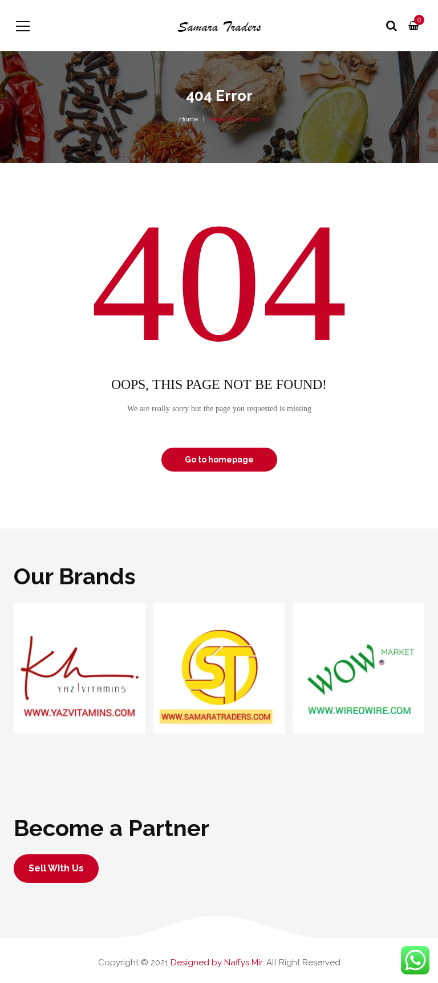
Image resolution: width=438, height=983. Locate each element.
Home (188, 119)
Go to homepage (219, 459)
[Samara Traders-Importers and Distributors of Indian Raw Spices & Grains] (219, 25)
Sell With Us (56, 868)
